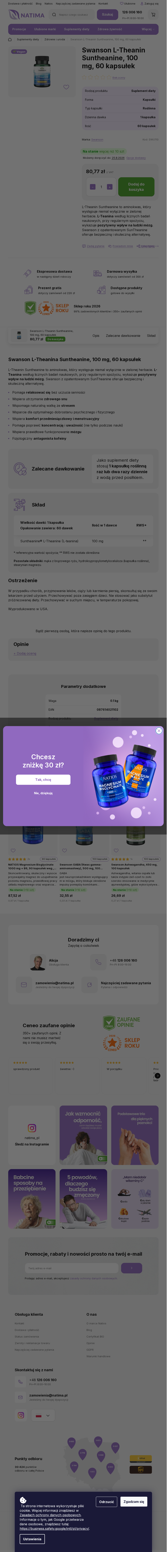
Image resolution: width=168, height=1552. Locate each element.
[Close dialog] (159, 730)
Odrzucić (106, 1502)
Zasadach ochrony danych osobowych (50, 1515)
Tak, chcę (43, 779)
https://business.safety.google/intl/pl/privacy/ (54, 1529)
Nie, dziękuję (43, 793)
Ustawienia (32, 1539)
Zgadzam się (134, 1502)
